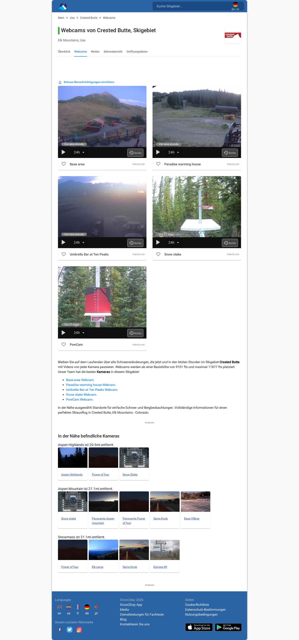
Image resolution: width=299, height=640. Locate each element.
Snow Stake (130, 474)
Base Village (191, 518)
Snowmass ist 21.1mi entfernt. (81, 537)
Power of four (100, 474)
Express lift (160, 567)
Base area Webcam (80, 380)
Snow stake (68, 518)
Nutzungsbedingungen (201, 614)
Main (61, 17)
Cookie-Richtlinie (197, 605)
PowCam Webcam (79, 399)
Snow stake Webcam (81, 395)
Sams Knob (160, 518)
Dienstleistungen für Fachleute (142, 614)
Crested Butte (89, 17)
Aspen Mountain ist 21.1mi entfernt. (85, 489)
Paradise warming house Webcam (90, 385)
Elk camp (97, 567)
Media (124, 610)
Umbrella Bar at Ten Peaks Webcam (91, 390)
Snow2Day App (131, 605)
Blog (123, 619)
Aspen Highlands (72, 474)
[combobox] (193, 6)
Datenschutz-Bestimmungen (205, 610)
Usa (72, 17)
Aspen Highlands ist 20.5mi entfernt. (86, 445)
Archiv (135, 152)
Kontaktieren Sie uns (135, 624)
